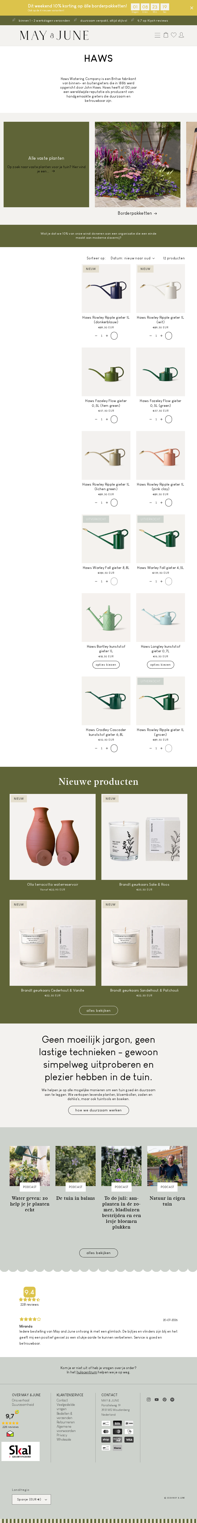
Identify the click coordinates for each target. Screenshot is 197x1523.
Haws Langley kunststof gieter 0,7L (160, 648)
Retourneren (66, 1422)
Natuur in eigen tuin (167, 1201)
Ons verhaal (20, 1400)
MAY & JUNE (178, 1498)
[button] (156, 35)
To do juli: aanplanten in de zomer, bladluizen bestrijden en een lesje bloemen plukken (121, 1212)
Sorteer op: (96, 258)
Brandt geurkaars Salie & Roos (144, 884)
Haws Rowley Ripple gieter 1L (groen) (160, 732)
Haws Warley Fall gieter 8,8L (106, 568)
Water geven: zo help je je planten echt (29, 1203)
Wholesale (64, 1439)
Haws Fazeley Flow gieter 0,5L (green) (160, 403)
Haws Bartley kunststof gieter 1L (106, 648)
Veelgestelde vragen (66, 1407)
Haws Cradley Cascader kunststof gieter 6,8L (106, 732)
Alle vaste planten (46, 158)
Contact (62, 1400)
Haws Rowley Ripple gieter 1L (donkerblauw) (105, 319)
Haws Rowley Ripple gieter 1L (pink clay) (160, 486)
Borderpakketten (135, 213)
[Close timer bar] (192, 8)
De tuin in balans (75, 1198)
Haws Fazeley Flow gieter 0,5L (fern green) (106, 403)
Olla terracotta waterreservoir (52, 884)
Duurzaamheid (23, 1405)
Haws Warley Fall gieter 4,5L (160, 568)
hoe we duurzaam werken (98, 1110)
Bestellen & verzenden (65, 1416)
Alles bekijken (98, 1010)
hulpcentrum (87, 1372)
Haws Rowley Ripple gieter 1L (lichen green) (105, 486)
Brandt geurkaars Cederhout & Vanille (52, 990)
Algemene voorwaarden (66, 1429)
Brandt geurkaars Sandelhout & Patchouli (144, 990)
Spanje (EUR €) (29, 1499)
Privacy (62, 1435)
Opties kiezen (106, 664)
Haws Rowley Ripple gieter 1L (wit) (160, 319)
